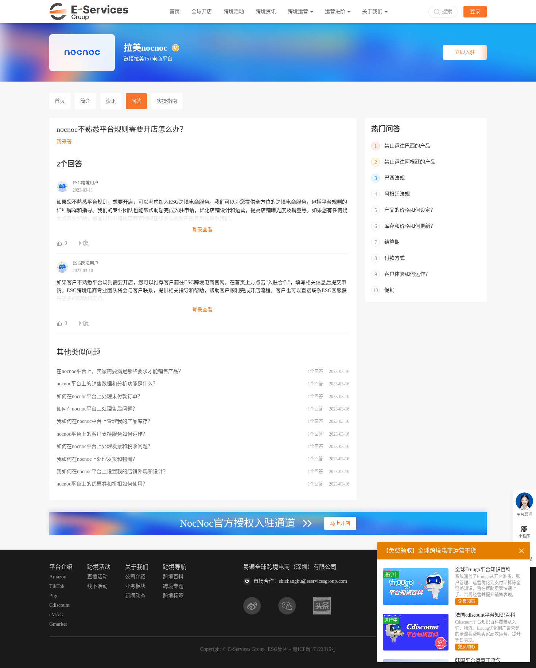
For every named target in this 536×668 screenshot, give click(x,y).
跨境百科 (173, 576)
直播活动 (97, 576)
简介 (85, 101)
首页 (175, 11)
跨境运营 (299, 11)
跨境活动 (234, 11)
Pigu (54, 595)
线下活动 (97, 586)
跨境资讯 (266, 11)
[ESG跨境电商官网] (89, 11)
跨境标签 (173, 595)
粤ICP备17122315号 (314, 649)
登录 (475, 11)
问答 (136, 101)
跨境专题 (173, 586)
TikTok (57, 586)
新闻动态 (135, 595)
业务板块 (135, 586)
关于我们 (373, 11)
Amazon (57, 576)
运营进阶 (336, 11)
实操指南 (167, 101)
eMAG (56, 614)
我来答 (64, 141)
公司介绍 (135, 576)
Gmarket (58, 624)
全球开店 (201, 11)
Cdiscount (59, 605)
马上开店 (340, 523)
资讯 (111, 101)
